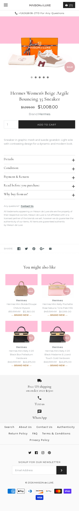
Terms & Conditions (56, 433)
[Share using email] (50, 248)
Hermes (44, 114)
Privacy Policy (39, 440)
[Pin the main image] (33, 248)
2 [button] (35, 78)
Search (9, 427)
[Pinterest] (49, 452)
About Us (25, 427)
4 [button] (43, 78)
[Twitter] (29, 452)
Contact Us (27, 206)
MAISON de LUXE (43, 482)
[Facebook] (36, 452)
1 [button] (31, 78)
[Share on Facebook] (18, 248)
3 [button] (39, 78)
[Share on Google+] (42, 248)
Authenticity (66, 427)
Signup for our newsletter (39, 462)
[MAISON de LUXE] (40, 5)
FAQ (35, 433)
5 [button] (47, 78)
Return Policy (18, 433)
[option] (39, 45)
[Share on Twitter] (26, 248)
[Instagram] (42, 452)
